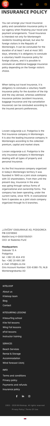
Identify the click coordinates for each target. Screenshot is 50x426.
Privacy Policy (18, 409)
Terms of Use (32, 409)
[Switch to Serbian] (25, 419)
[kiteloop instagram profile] (29, 396)
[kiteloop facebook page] (17, 396)
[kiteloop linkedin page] (23, 396)
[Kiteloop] (5, 4)
